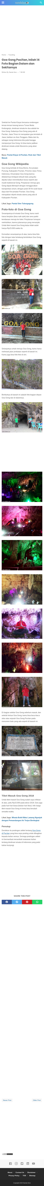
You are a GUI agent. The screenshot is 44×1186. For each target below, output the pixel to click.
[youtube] (33, 1164)
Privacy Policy (14, 1175)
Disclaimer (31, 1172)
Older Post (37, 1100)
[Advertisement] (22, 30)
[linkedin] (27, 1164)
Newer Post (7, 1100)
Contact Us (20, 1172)
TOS (24, 1175)
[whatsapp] (37, 902)
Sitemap (32, 1175)
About (10, 1172)
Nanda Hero (27, 1183)
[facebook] (7, 902)
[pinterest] (27, 902)
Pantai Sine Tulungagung (22, 204)
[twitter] (17, 902)
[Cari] (41, 3)
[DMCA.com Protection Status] (7, 1155)
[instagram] (16, 1164)
